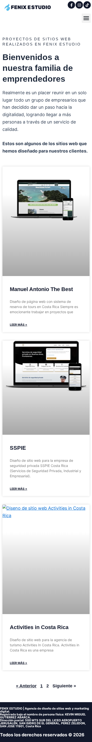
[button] (86, 18)
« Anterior (26, 685)
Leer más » (18, 324)
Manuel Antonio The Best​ (41, 289)
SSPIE (18, 448)
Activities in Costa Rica (39, 627)
